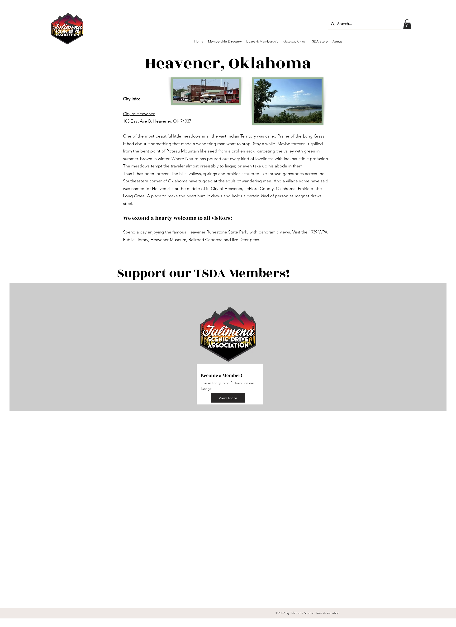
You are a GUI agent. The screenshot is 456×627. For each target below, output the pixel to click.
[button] (407, 24)
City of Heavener (139, 113)
